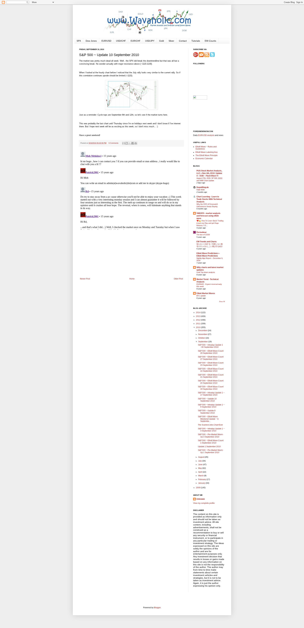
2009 (198, 488)
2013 (198, 316)
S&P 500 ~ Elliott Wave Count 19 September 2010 (210, 388)
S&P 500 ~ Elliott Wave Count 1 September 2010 (210, 441)
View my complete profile (204, 503)
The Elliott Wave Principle (207, 155)
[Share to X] (129, 143)
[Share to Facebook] (132, 143)
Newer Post (85, 279)
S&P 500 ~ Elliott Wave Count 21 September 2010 (210, 376)
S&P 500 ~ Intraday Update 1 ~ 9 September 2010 (211, 406)
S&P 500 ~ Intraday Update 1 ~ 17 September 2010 (211, 394)
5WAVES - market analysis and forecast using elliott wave (208, 215)
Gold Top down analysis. (205, 272)
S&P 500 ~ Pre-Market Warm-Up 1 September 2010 (210, 451)
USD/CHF (121, 41)
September (203, 342)
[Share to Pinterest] (135, 143)
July (200, 461)
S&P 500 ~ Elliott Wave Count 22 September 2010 (210, 370)
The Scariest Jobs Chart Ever (210, 425)
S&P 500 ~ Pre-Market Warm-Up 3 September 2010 (210, 435)
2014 (198, 312)
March (201, 476)
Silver (171, 41)
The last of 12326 (203, 235)
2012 (198, 320)
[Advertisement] (131, 254)
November (203, 334)
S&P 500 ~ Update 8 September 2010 (206, 411)
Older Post (178, 279)
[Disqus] (131, 190)
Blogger (157, 607)
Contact (183, 41)
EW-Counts (210, 41)
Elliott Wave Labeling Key (207, 152)
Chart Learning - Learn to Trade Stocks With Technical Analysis (209, 199)
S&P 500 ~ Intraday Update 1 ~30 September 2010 (210, 346)
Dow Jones (91, 41)
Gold (161, 41)
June (200, 464)
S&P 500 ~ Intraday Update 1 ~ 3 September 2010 (211, 430)
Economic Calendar (204, 158)
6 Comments (113, 143)
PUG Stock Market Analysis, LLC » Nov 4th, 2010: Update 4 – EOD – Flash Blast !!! (209, 173)
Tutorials (195, 41)
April (200, 472)
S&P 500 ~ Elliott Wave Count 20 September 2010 (210, 382)
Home (132, 279)
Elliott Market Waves (205, 293)
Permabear (201, 232)
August (201, 457)
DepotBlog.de (202, 187)
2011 (198, 323)
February (202, 479)
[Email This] (123, 143)
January (202, 483)
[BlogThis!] (126, 143)
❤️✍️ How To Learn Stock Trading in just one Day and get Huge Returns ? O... (209, 223)
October (202, 338)
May (200, 468)
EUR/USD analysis (206, 135)
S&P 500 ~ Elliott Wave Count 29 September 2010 (210, 352)
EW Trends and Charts (206, 242)
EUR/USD (106, 41)
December (203, 330)
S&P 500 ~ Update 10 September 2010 (207, 400)
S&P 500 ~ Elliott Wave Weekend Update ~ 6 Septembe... (208, 419)
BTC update (201, 296)
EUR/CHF (135, 41)
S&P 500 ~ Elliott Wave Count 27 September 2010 (210, 358)
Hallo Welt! (200, 190)
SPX (79, 41)
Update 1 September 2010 (209, 446)
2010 (198, 327)
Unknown (200, 499)
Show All (222, 301)
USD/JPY (149, 41)
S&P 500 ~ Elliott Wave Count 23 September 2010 (210, 364)
